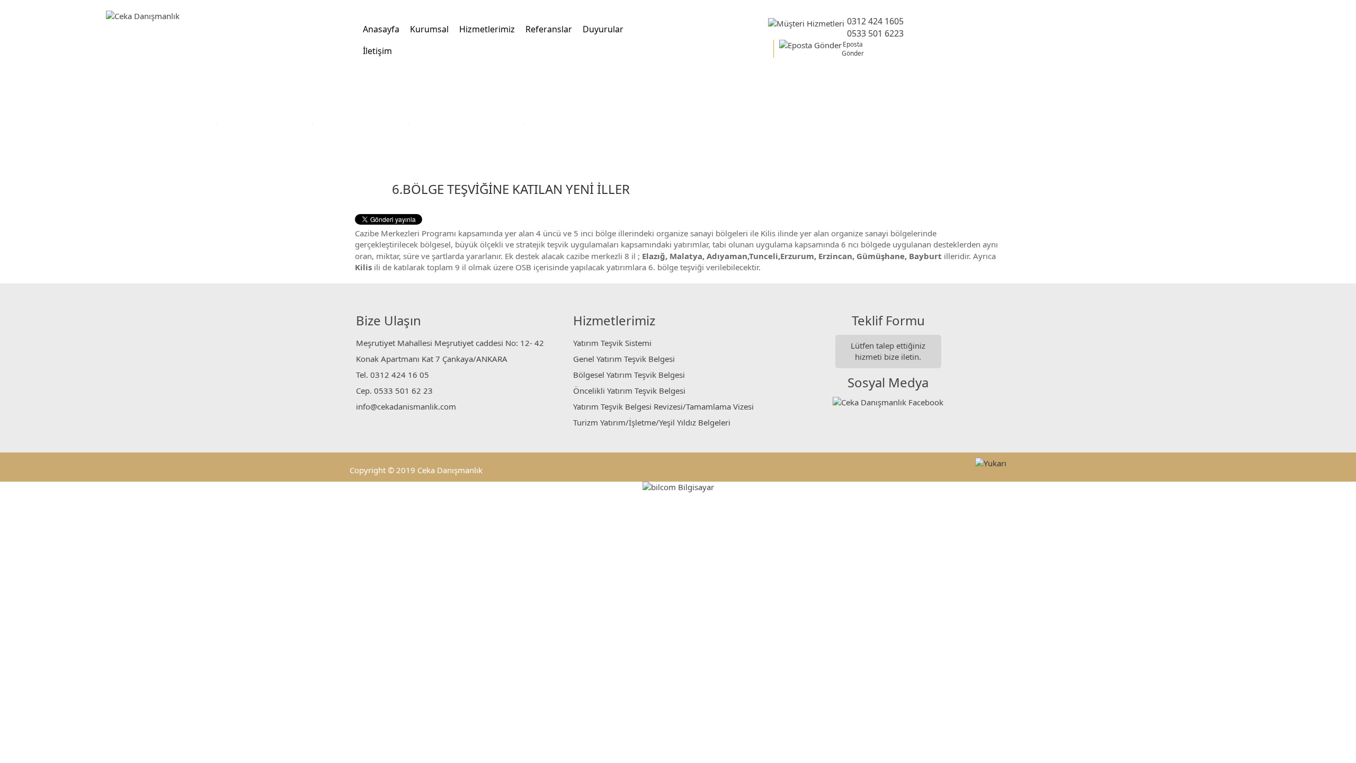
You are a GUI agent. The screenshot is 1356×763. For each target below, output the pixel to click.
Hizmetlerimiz (487, 29)
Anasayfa (381, 29)
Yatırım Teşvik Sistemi (612, 343)
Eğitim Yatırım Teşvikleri (361, 122)
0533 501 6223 (875, 33)
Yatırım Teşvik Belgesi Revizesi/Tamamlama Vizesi (663, 406)
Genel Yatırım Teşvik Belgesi (624, 358)
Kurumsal (429, 29)
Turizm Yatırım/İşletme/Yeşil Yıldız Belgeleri (651, 422)
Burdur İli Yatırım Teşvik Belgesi (588, 122)
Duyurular (603, 29)
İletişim (377, 51)
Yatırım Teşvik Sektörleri (265, 122)
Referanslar (548, 29)
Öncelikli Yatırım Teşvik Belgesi (629, 390)
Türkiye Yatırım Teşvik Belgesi (467, 122)
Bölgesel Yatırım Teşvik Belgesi (629, 374)
